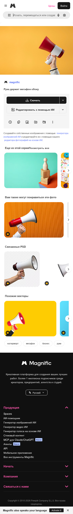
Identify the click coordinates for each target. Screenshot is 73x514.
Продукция (11, 407)
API (5, 448)
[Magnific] (36, 363)
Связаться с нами (16, 486)
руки (59, 343)
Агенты (11, 444)
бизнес (45, 343)
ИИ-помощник (12, 418)
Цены (51, 5)
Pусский (37, 392)
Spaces (8, 413)
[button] (36, 392)
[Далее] (68, 170)
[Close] (68, 510)
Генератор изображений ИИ (20, 422)
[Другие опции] (52, 122)
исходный (24, 30)
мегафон (30, 343)
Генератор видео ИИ (16, 427)
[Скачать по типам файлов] (62, 100)
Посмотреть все (39, 148)
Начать (9, 466)
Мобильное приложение (18, 452)
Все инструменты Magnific (19, 457)
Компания (11, 476)
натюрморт (13, 343)
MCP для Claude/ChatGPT (23, 439)
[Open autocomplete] (8, 15)
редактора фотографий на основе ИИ (23, 139)
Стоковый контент (14, 435)
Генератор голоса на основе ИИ (22, 431)
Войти (63, 5)
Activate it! (56, 510)
